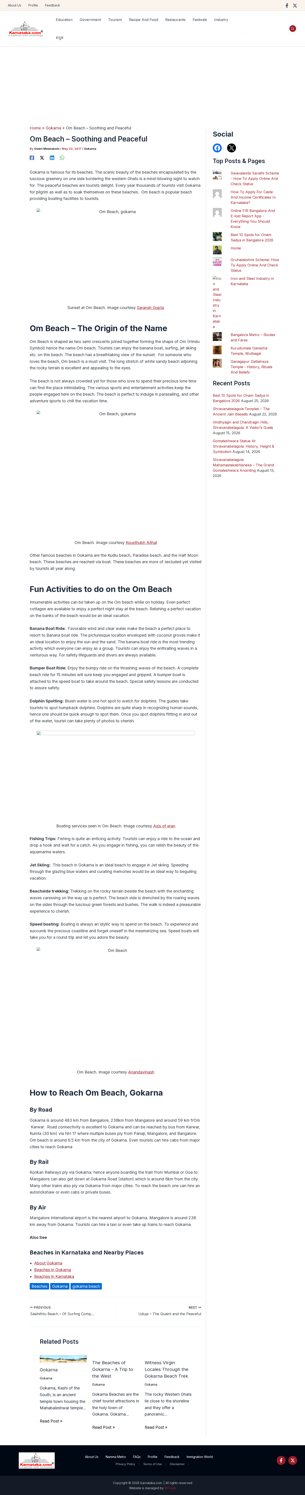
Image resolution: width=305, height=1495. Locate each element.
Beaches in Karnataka (54, 1276)
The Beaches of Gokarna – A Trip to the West (112, 1369)
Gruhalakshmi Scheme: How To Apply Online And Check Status (255, 265)
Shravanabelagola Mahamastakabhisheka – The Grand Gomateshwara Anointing (243, 465)
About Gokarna (48, 1263)
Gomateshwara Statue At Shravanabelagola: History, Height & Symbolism (243, 446)
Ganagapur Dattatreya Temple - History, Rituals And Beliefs (251, 366)
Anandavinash (141, 1072)
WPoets (170, 1488)
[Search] (292, 28)
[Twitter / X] (295, 5)
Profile (33, 5)
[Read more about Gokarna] (63, 1358)
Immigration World (200, 1457)
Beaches (39, 1286)
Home (236, 248)
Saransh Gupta (150, 307)
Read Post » (51, 1421)
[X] (42, 157)
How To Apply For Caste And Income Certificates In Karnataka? (253, 197)
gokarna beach (86, 1286)
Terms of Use (152, 1464)
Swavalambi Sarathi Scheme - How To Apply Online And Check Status (255, 178)
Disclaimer (177, 1464)
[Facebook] (287, 5)
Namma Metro (116, 1457)
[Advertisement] (152, 80)
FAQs (137, 1457)
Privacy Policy (125, 1464)
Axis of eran (164, 826)
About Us (14, 5)
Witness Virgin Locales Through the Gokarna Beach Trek (166, 1369)
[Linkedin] (52, 157)
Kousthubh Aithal (141, 542)
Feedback (52, 5)
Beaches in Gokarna (52, 1269)
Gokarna (90, 148)
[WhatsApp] (62, 157)
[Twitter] (292, 1460)
